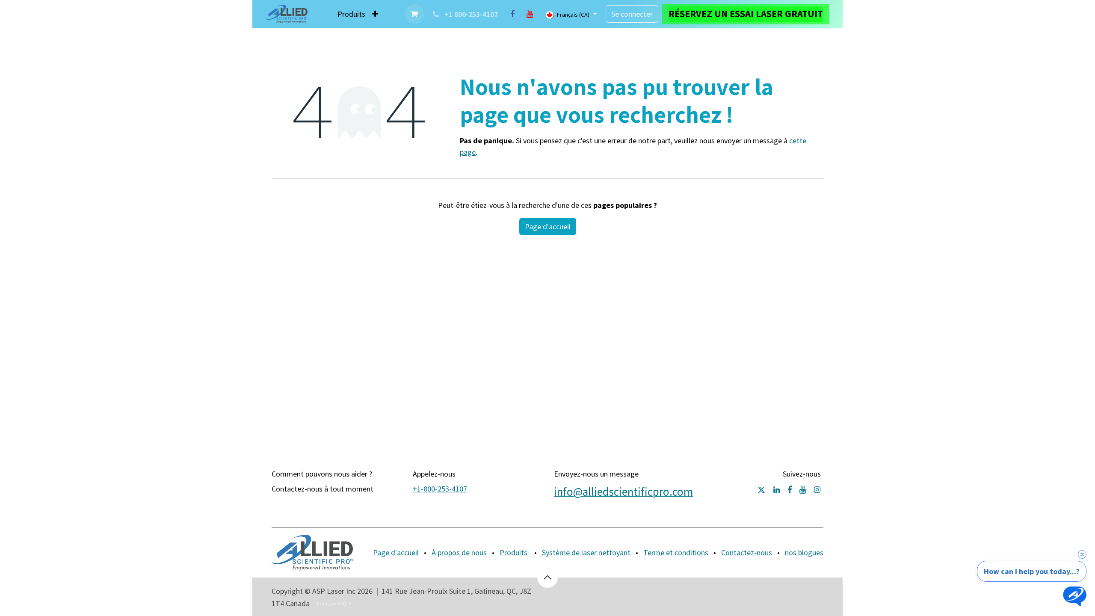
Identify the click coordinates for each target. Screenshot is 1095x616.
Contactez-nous (746, 552)
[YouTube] (529, 14)
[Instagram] (817, 489)
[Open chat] (1074, 595)
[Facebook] (512, 14)
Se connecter (632, 14)
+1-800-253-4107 (440, 489)
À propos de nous (459, 552)
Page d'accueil (548, 226)
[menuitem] (351, 14)
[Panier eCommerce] (414, 14)
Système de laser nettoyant (586, 552)
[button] (547, 577)
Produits (513, 552)
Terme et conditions (675, 552)
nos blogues (804, 552)
